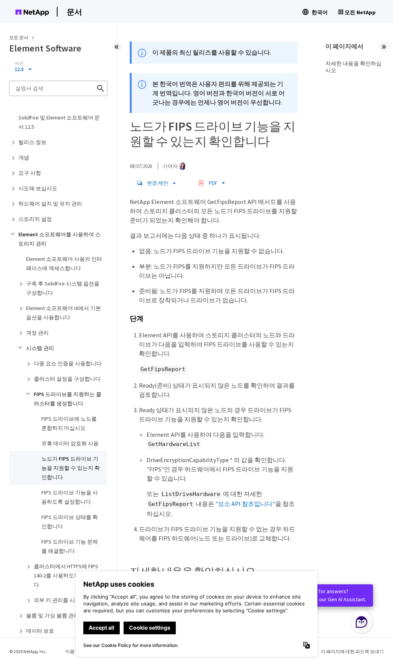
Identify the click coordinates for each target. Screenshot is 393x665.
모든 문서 (18, 37)
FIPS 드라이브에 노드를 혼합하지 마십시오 (69, 423)
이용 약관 (74, 651)
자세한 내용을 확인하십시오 (353, 67)
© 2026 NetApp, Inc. (28, 651)
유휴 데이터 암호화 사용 (70, 443)
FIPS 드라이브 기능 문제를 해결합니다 (69, 546)
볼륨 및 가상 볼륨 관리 (52, 615)
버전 (19, 63)
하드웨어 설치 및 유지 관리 (50, 203)
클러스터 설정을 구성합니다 (67, 378)
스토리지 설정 (35, 219)
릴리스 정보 (32, 142)
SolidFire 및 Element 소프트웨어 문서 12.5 (59, 122)
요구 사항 (29, 172)
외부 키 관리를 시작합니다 (65, 600)
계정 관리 (37, 332)
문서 (74, 12)
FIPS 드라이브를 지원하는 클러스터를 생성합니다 (67, 399)
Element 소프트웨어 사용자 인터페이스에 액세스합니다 (64, 263)
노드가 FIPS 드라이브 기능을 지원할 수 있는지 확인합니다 (70, 468)
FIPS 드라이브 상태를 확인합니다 (69, 522)
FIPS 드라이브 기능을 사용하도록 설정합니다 (69, 497)
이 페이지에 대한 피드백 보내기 (352, 651)
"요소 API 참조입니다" (245, 503)
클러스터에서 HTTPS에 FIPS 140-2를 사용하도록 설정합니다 (68, 575)
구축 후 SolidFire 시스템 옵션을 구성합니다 (62, 288)
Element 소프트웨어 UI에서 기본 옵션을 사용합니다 (63, 313)
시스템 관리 (40, 348)
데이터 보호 (40, 630)
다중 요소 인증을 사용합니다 (68, 363)
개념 (23, 157)
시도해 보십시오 (37, 188)
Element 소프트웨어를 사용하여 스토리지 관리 (59, 239)
